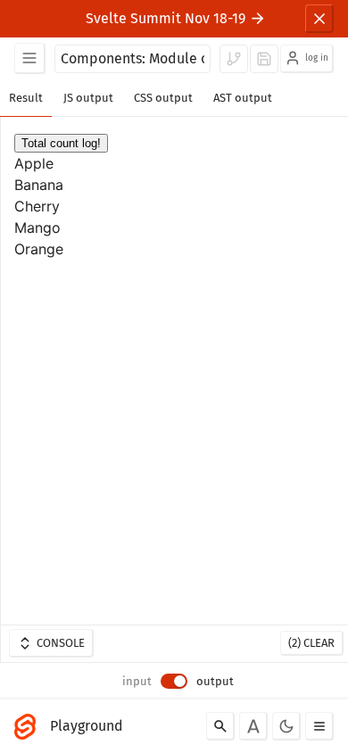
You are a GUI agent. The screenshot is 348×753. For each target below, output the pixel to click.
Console (61, 643)
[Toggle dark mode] (286, 726)
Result (26, 97)
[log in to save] (264, 59)
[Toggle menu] (319, 726)
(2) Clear (311, 643)
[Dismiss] (319, 18)
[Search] (220, 726)
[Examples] (30, 58)
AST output (242, 97)
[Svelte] (29, 726)
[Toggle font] (253, 726)
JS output (88, 97)
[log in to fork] (234, 59)
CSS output (163, 97)
